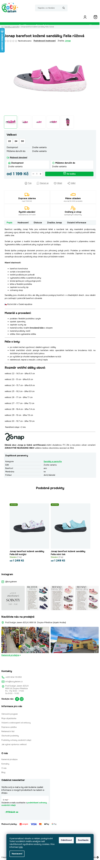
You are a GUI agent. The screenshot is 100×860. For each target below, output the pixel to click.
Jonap (68, 41)
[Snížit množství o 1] (33, 174)
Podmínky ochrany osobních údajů (16, 740)
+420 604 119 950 (13, 677)
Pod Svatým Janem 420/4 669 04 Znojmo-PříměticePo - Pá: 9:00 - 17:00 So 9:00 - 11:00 (17, 690)
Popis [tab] (9, 222)
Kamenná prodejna (10, 655)
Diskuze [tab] (38, 222)
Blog (3, 772)
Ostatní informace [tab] (76, 222)
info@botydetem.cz (14, 681)
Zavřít (19, 183)
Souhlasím (83, 840)
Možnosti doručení (18, 157)
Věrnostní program (9, 714)
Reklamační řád (7, 731)
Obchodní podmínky (10, 736)
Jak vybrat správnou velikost (14, 744)
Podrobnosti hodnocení (45, 41)
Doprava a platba (9, 727)
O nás (4, 768)
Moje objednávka (8, 718)
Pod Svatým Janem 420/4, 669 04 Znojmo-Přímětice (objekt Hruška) (35, 622)
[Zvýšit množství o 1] (40, 174)
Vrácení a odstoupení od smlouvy (16, 723)
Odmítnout (66, 840)
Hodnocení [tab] (23, 222)
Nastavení (17, 853)
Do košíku (71, 174)
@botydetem (11, 581)
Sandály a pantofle (53, 461)
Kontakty (5, 764)
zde (21, 847)
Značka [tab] (54, 222)
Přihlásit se (12, 812)
